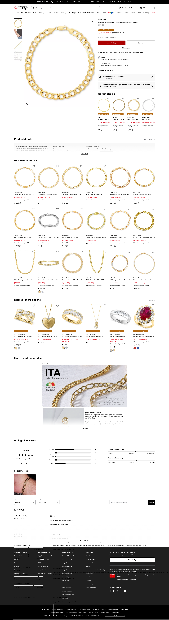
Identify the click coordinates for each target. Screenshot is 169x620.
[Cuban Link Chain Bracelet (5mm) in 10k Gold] (144, 177)
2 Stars (51, 460)
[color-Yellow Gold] (39, 292)
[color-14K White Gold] (66, 348)
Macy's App (65, 563)
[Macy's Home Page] (21, 8)
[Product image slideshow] (59, 62)
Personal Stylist (66, 577)
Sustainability (89, 584)
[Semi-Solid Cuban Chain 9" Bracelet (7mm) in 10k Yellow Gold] (144, 220)
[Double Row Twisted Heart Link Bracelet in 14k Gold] (48, 263)
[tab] (18, 23)
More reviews (84, 540)
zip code (110, 59)
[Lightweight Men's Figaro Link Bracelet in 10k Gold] (120, 177)
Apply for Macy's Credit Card (46, 556)
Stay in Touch (65, 580)
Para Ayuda (17, 566)
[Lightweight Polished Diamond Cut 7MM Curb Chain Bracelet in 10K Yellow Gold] (120, 263)
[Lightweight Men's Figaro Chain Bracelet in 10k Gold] (72, 177)
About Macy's (89, 556)
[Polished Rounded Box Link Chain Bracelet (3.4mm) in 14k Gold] (118, 105)
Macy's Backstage (67, 566)
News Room (89, 577)
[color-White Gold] (42, 292)
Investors (88, 566)
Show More (85, 428)
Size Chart (113, 37)
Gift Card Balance (43, 566)
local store (111, 65)
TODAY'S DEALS (42, 2)
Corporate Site (90, 563)
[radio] (39, 291)
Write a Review (26, 464)
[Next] (152, 105)
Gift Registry (65, 598)
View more (84, 153)
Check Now (132, 579)
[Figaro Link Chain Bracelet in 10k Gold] (25, 177)
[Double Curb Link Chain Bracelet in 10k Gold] (72, 220)
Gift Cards (41, 563)
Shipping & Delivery (19, 573)
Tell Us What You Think (68, 594)
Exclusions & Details (122, 579)
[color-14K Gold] (63, 348)
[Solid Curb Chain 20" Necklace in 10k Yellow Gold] (96, 263)
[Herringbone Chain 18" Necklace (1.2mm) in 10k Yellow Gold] (25, 263)
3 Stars (51, 456)
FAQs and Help (18, 556)
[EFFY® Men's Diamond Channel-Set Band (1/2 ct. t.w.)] (120, 317)
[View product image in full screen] (27, 104)
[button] (54, 62)
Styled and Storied (91, 587)
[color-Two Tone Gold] (15, 348)
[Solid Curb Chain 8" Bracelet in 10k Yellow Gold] (96, 177)
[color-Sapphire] (138, 348)
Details (122, 33)
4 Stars (51, 453)
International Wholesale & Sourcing (95, 570)
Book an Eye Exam (67, 591)
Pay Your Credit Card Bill (45, 573)
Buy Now (141, 43)
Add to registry (126, 48)
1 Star (51, 463)
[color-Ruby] (135, 348)
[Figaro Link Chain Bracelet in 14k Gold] (144, 263)
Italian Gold (102, 19)
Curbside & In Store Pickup (69, 556)
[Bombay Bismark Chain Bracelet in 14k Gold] (72, 263)
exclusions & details (106, 151)
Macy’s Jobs (89, 573)
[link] (104, 123)
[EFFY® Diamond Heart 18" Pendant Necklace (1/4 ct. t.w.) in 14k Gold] (48, 317)
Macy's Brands (66, 570)
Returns (16, 570)
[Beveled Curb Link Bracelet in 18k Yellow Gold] (104, 105)
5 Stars (51, 449)
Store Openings (66, 587)
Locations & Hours (67, 559)
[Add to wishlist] (92, 20)
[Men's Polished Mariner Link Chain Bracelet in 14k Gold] (133, 105)
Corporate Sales (90, 559)
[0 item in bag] (153, 8)
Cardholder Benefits (43, 559)
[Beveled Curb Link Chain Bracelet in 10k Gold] (25, 220)
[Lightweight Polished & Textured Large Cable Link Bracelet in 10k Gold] (120, 220)
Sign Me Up (132, 560)
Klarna (16, 559)
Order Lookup (18, 563)
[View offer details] (126, 77)
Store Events (65, 584)
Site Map (88, 580)
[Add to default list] (108, 99)
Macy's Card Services (44, 570)
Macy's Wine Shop (67, 573)
